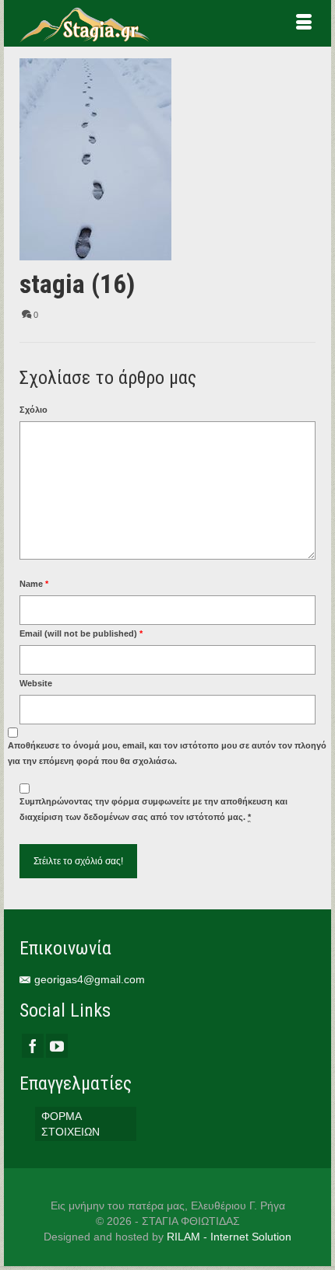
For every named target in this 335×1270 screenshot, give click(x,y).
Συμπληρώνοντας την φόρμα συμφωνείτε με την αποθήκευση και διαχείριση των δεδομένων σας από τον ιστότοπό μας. (153, 809)
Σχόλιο (33, 409)
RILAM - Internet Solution (229, 1236)
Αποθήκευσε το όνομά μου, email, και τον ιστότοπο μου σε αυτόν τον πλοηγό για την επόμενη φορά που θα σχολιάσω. (167, 753)
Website (35, 683)
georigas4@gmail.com (89, 979)
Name (33, 583)
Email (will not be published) (81, 633)
